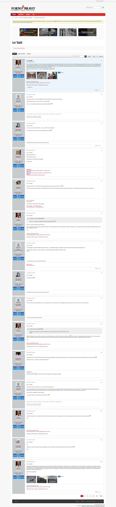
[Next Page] (97, 56)
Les (18, 66)
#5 (101, 181)
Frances (18, 100)
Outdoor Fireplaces (31, 265)
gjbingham (18, 358)
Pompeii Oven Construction (39, 17)
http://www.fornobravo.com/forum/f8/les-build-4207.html (38, 82)
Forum (16, 17)
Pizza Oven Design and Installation (26, 17)
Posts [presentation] (14, 53)
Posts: (17, 72)
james (18, 249)
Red (16, 501)
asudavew (18, 156)
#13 (101, 411)
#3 (101, 123)
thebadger (18, 446)
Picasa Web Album (39, 207)
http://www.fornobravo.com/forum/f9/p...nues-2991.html (34, 117)
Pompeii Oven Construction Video (34, 203)
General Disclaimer (91, 501)
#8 (101, 272)
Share (19, 109)
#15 (101, 461)
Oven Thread (29, 206)
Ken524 (18, 187)
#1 (101, 60)
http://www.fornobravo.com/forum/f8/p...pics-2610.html (34, 116)
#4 (101, 150)
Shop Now (21, 14)
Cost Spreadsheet (30, 207)
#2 (101, 94)
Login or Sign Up (99, 1)
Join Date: (16, 71)
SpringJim (18, 129)
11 (93, 496)
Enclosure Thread (37, 206)
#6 (101, 213)
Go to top (99, 501)
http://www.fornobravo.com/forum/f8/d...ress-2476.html (38, 170)
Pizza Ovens (29, 264)
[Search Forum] (103, 8)
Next (101, 496)
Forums (14, 14)
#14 (101, 439)
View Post (42, 218)
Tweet (19, 77)
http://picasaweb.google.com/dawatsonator (36, 175)
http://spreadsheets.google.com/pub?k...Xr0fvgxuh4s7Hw (39, 172)
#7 (101, 243)
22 (96, 496)
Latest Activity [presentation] (21, 53)
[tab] (14, 54)
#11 (101, 352)
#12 (101, 382)
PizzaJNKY (18, 304)
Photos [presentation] (29, 53)
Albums (28, 14)
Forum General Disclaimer (19, 48)
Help (34, 14)
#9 (101, 298)
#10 (101, 323)
